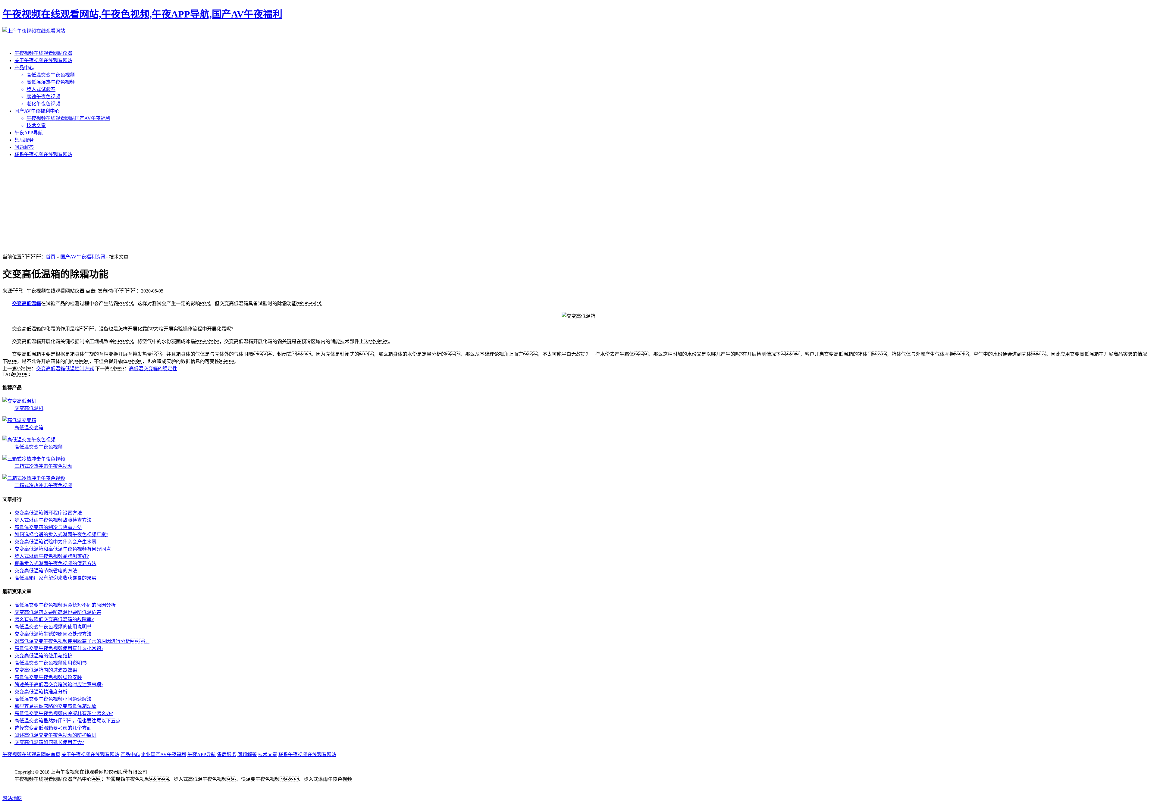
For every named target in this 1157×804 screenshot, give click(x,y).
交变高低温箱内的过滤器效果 (45, 670)
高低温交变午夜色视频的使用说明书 (53, 626)
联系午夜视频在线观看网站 (43, 154)
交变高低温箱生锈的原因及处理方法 (53, 634)
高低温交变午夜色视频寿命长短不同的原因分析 (65, 605)
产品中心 (24, 67)
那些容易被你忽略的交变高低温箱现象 (55, 706)
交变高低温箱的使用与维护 (43, 655)
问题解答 (24, 147)
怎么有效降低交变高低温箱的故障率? (54, 619)
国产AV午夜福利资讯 (82, 256)
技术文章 (267, 754)
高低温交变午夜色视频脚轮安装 (48, 677)
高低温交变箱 (28, 427)
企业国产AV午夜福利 (163, 754)
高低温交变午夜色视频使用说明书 (50, 662)
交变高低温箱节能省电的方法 (45, 570)
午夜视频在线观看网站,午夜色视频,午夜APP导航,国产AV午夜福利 (142, 14)
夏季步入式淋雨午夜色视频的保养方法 (55, 563)
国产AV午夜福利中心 (37, 111)
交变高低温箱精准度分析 (40, 691)
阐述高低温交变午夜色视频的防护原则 (55, 735)
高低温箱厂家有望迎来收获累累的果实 (55, 577)
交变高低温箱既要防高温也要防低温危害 (57, 612)
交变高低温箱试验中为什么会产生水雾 (55, 541)
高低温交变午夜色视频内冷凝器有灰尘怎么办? (63, 713)
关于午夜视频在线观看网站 (43, 60)
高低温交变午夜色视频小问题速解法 (53, 699)
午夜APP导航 (28, 132)
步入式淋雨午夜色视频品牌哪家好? (51, 556)
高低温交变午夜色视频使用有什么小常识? (58, 648)
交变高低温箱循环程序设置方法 (48, 512)
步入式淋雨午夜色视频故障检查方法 (53, 520)
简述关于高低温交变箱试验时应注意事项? (58, 684)
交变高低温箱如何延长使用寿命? (49, 742)
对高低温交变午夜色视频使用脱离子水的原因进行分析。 (81, 641)
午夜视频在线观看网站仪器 (43, 53)
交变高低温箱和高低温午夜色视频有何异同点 (62, 549)
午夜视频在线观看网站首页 (31, 754)
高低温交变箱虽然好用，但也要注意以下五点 (67, 720)
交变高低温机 (28, 408)
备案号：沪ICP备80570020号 (51, 786)
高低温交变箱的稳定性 (153, 368)
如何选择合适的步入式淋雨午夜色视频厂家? (61, 534)
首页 (50, 256)
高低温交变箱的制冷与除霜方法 (48, 527)
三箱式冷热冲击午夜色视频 (43, 466)
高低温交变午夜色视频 (38, 446)
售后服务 (24, 139)
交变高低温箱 (26, 303)
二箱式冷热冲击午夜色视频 (43, 485)
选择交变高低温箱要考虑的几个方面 (53, 727)
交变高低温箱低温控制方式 (65, 368)
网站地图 (12, 798)
